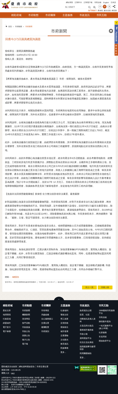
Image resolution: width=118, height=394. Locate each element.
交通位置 (45, 323)
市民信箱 (97, 2)
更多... (63, 352)
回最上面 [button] (105, 287)
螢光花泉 (107, 10)
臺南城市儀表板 (86, 330)
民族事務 (64, 348)
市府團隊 (50, 15)
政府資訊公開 (85, 310)
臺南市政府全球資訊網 (20, 4)
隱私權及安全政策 (9, 367)
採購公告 (26, 335)
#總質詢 (15, 277)
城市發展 (64, 331)
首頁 (10, 26)
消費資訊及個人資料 (87, 320)
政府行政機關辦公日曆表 (20, 385)
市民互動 (102, 15)
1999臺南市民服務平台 (107, 311)
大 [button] (109, 6)
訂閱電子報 (88, 2)
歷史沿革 (7, 310)
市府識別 (45, 331)
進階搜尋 (94, 7)
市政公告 (26, 331)
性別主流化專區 (86, 342)
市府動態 (33, 15)
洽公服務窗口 (47, 319)
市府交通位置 (42, 367)
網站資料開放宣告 (27, 367)
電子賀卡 (7, 327)
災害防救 (64, 323)
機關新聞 (26, 315)
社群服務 (103, 332)
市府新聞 (28, 26)
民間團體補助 (85, 353)
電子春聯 (7, 331)
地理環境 (7, 315)
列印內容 (111, 31)
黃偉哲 (100, 10)
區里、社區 (85, 315)
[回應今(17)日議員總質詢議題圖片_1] (102, 370)
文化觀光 (64, 340)
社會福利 (64, 310)
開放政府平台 (105, 341)
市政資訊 (85, 15)
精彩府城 (16, 15)
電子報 (25, 344)
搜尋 (66, 7)
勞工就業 (64, 319)
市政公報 (84, 334)
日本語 (113, 2)
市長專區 (45, 310)
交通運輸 (64, 335)
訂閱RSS (78, 2)
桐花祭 (114, 10)
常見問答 (103, 337)
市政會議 (26, 327)
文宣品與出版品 (86, 326)
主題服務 (67, 15)
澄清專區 (26, 319)
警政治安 (64, 315)
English (106, 2)
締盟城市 (7, 323)
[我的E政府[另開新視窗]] (76, 368)
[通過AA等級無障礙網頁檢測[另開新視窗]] (88, 368)
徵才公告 (26, 340)
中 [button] (105, 6)
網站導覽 (69, 2)
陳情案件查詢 (105, 321)
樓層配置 (45, 327)
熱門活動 (26, 323)
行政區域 (7, 319)
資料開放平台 (85, 338)
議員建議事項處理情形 (87, 347)
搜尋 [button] (89, 7)
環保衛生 (64, 327)
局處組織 (45, 315)
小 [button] (100, 6)
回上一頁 (89, 287)
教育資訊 (64, 344)
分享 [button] (114, 5)
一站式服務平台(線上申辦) (106, 327)
